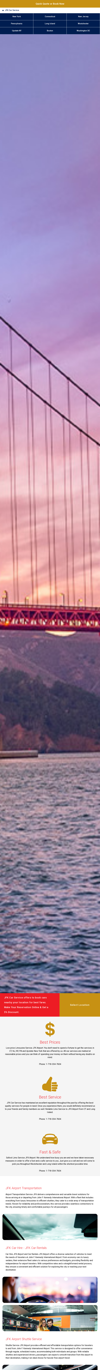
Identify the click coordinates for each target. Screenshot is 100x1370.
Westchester (83, 24)
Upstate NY (16, 31)
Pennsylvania (16, 24)
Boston (50, 31)
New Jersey (83, 16)
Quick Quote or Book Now (50, 3)
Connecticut (50, 16)
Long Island (50, 24)
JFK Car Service (12, 10)
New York (16, 16)
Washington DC (83, 31)
